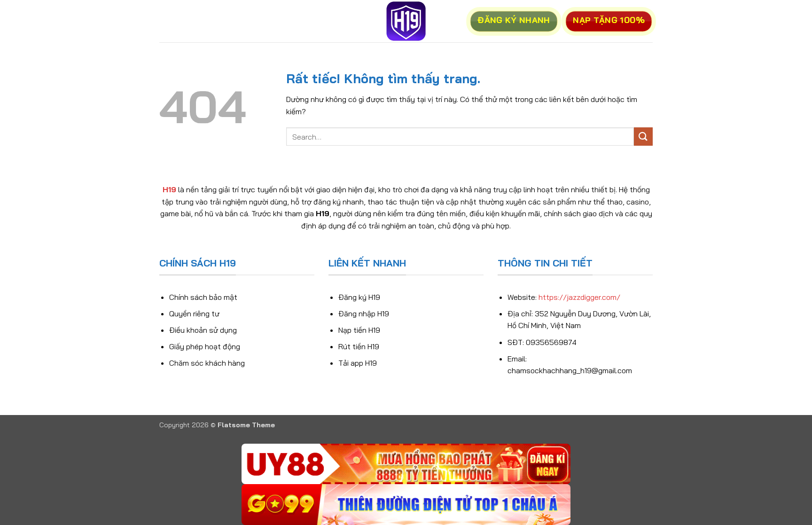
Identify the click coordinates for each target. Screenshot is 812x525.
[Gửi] (643, 136)
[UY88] (406, 464)
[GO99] (406, 504)
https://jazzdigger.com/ (579, 297)
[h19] (406, 21)
